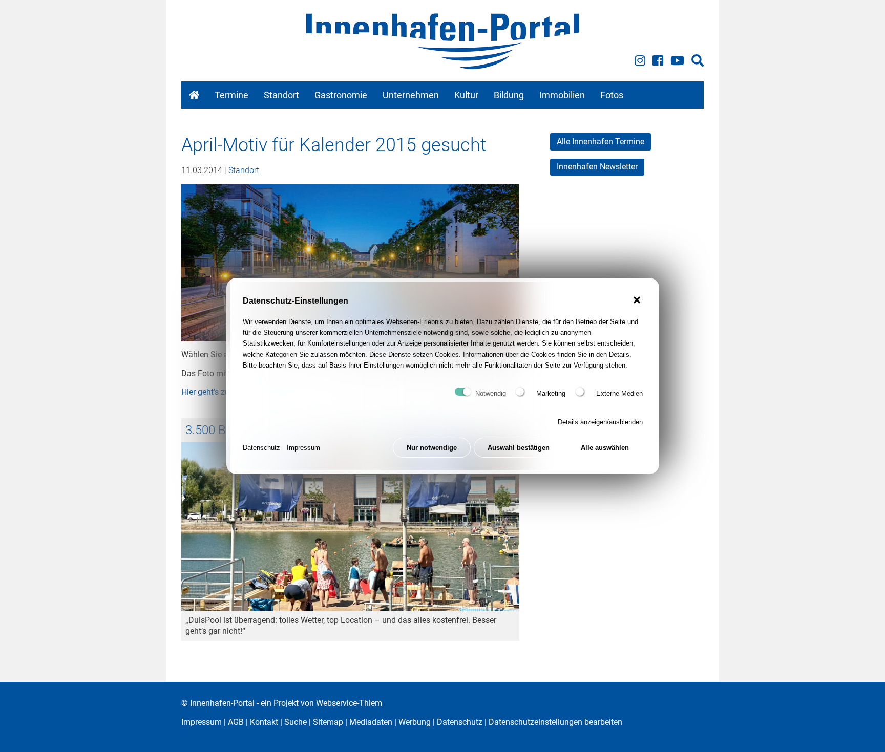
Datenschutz (261, 448)
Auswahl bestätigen (519, 448)
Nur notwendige (432, 448)
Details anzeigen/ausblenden (600, 422)
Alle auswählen (605, 448)
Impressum (303, 448)
